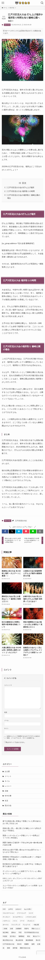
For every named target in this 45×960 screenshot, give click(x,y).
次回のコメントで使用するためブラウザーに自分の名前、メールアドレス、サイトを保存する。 (23, 737)
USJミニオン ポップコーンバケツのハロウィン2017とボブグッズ (22, 880)
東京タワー (36, 936)
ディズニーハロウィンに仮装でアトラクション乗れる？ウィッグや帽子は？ (22, 872)
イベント (8, 776)
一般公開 (36, 925)
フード (22, 921)
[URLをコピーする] (40, 531)
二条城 (5, 928)
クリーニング (21, 913)
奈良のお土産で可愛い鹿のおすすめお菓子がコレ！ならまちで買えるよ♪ (22, 851)
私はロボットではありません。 (16, 742)
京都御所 (18, 928)
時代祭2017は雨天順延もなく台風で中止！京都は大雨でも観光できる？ (22, 865)
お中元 (10, 909)
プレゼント (30, 921)
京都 (6, 791)
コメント (8, 685)
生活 (6, 801)
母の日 (38, 940)
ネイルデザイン (18, 917)
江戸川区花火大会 (21, 521)
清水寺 (19, 944)
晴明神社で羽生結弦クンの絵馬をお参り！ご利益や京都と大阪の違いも (22, 858)
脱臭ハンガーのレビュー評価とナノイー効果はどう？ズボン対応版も (21, 837)
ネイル (7, 781)
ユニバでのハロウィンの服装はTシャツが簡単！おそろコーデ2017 (22, 887)
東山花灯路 (19, 940)
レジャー (8, 786)
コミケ (31, 913)
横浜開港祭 (29, 940)
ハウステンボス (31, 917)
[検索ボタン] (42, 3)
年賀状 (5, 936)
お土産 (7, 771)
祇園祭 (26, 944)
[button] (5, 531)
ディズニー (6, 917)
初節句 (26, 928)
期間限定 (21, 936)
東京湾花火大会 (8, 940)
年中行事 (8, 796)
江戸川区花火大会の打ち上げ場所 (20, 187)
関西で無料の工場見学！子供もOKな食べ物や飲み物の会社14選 (22, 844)
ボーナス (6, 925)
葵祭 (8, 948)
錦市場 (15, 948)
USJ (4, 909)
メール (6, 720)
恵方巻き (13, 936)
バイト (15, 921)
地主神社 (6, 932)
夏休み (13, 932)
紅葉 (38, 944)
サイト (6, 728)
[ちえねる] (22, 3)
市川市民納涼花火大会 (31, 932)
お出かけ (18, 909)
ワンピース (26, 925)
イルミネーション (8, 913)
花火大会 (7, 24)
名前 (5, 712)
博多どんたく (36, 928)
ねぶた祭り (27, 909)
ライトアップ (15, 925)
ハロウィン (6, 921)
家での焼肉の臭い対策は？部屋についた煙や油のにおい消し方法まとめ (22, 822)
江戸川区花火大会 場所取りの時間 (21, 191)
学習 (20, 932)
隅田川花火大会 (25, 948)
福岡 (33, 944)
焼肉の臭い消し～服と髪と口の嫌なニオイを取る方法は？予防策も (22, 829)
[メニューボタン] (3, 3)
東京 (28, 936)
